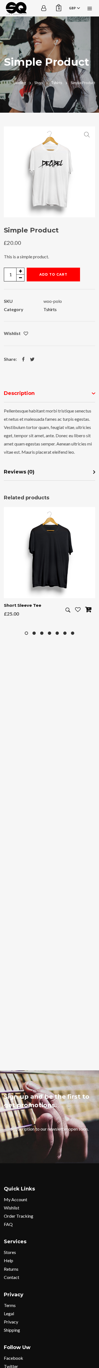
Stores (10, 1252)
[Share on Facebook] (23, 359)
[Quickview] (67, 610)
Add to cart (53, 274)
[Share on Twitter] (32, 359)
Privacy (11, 1321)
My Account (15, 1199)
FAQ (8, 1224)
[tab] (49, 393)
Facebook (13, 1358)
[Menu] (89, 8)
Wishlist (11, 1207)
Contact (11, 1277)
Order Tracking (18, 1216)
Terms (10, 1305)
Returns (11, 1269)
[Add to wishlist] (26, 333)
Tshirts (50, 309)
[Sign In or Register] (43, 8)
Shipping (12, 1330)
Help (8, 1260)
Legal (9, 1313)
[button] (87, 135)
